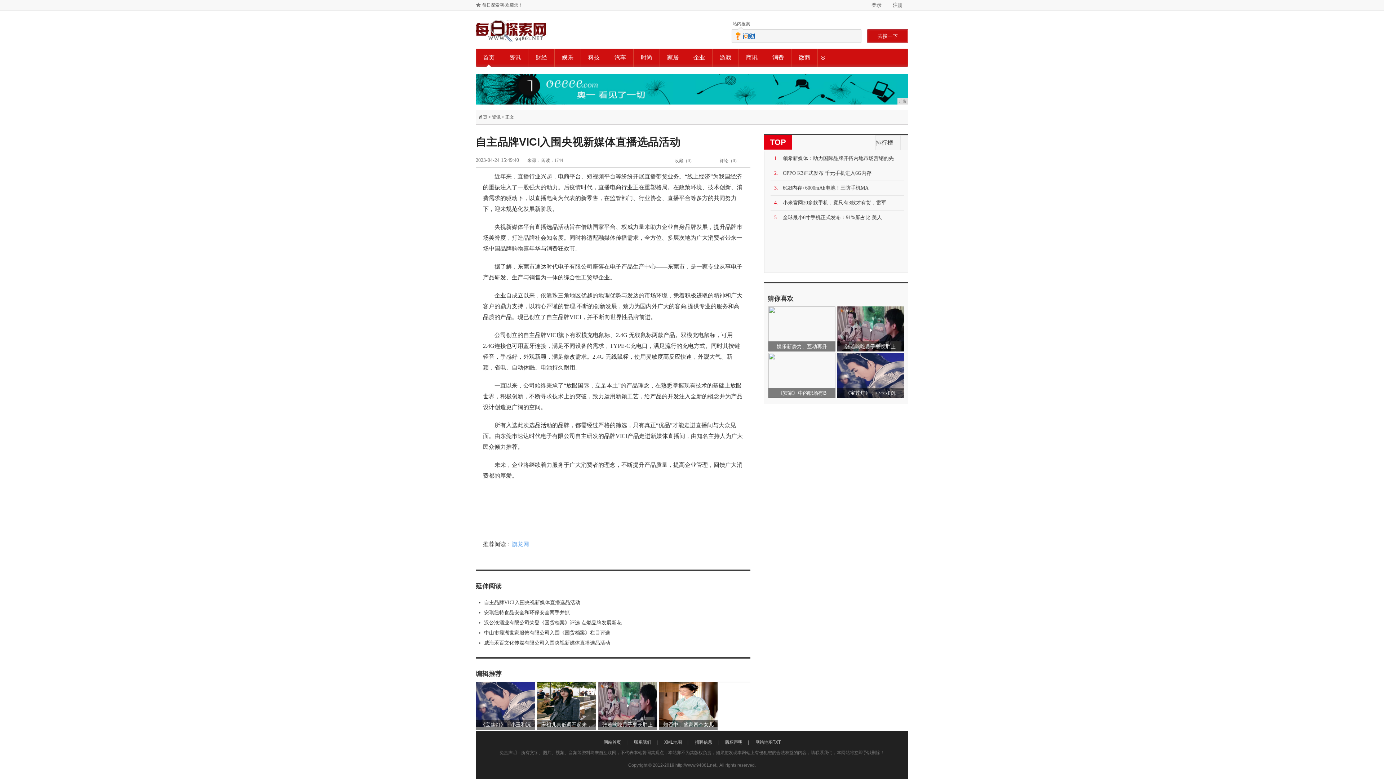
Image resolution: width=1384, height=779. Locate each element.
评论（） (729, 160)
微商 (804, 57)
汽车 (620, 57)
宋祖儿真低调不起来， (566, 724)
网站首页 (612, 742)
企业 (699, 57)
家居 (673, 57)
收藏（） (684, 160)
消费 (778, 57)
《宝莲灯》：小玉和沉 (505, 724)
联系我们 (642, 742)
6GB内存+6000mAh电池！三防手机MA (826, 188)
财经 (541, 57)
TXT (777, 742)
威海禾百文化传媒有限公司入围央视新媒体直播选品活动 (547, 643)
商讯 (752, 57)
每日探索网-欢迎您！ (502, 5)
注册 (898, 5)
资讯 (515, 57)
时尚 (646, 57)
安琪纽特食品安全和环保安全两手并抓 (527, 612)
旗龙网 (520, 544)
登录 (876, 5)
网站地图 (764, 742)
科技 (594, 57)
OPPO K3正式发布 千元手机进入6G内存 (827, 173)
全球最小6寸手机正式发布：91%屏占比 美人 (832, 217)
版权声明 (733, 742)
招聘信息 (703, 742)
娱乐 (567, 57)
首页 (488, 57)
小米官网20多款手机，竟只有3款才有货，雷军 (834, 202)
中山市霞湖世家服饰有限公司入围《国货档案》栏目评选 (547, 633)
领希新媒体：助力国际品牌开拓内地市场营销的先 (838, 158)
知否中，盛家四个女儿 (688, 724)
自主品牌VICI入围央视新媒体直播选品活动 (532, 602)
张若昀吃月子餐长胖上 (627, 724)
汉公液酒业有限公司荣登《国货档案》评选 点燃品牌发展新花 (553, 622)
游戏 (725, 57)
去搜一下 (888, 36)
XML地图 (673, 742)
